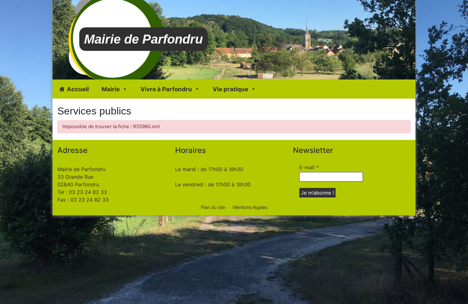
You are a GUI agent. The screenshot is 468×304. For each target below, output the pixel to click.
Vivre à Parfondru (166, 89)
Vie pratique (230, 89)
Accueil (78, 89)
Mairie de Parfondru (143, 39)
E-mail (309, 167)
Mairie (111, 89)
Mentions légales (250, 207)
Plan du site (213, 207)
